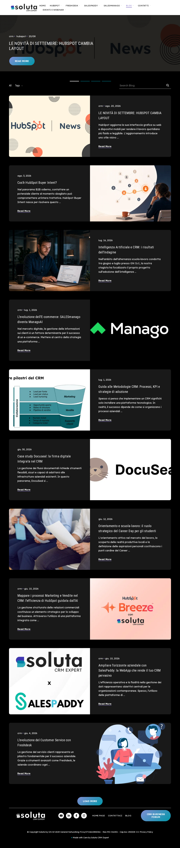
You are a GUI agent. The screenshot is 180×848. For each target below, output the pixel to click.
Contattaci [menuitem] (115, 815)
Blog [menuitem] (128, 815)
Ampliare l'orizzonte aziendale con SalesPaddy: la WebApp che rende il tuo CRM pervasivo (129, 670)
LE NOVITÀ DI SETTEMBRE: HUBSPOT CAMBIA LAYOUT (51, 46)
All (10, 85)
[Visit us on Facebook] (76, 815)
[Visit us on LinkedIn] (69, 815)
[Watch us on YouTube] (61, 815)
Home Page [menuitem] (98, 815)
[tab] (74, 81)
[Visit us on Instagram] (84, 815)
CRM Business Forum (156, 815)
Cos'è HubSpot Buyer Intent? (37, 183)
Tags (17, 85)
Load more (90, 801)
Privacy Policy (146, 832)
